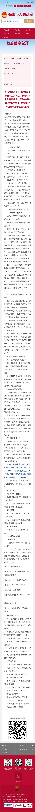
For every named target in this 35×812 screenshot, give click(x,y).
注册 (2, 2)
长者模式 (19, 6)
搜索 (30, 21)
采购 (15, 468)
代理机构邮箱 (22, 468)
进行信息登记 (22, 471)
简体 (28, 2)
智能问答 (27, 6)
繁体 (32, 2)
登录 (6, 2)
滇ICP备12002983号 (8, 799)
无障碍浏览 (10, 6)
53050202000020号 (23, 799)
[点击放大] (17, 730)
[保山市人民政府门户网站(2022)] (17, 14)
